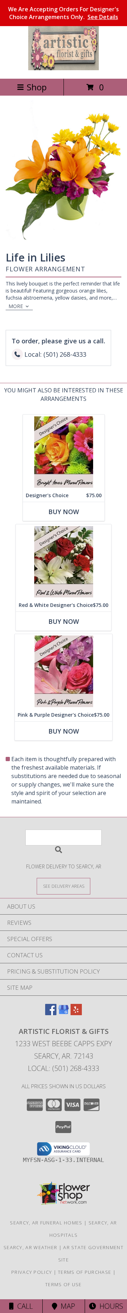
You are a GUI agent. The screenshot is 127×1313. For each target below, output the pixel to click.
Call (23, 1306)
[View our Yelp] (76, 1013)
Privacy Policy (31, 1272)
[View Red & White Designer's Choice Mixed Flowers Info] (63, 561)
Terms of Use (63, 1284)
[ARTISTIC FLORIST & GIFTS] (63, 68)
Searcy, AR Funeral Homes (46, 1222)
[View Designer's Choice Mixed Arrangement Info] (63, 452)
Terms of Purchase (84, 1272)
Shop (37, 87)
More (15, 306)
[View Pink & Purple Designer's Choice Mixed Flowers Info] (63, 671)
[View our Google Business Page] (63, 1013)
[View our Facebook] (50, 1013)
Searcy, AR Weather (30, 1247)
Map (66, 1306)
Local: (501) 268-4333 (63, 1068)
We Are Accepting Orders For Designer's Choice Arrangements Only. (63, 13)
